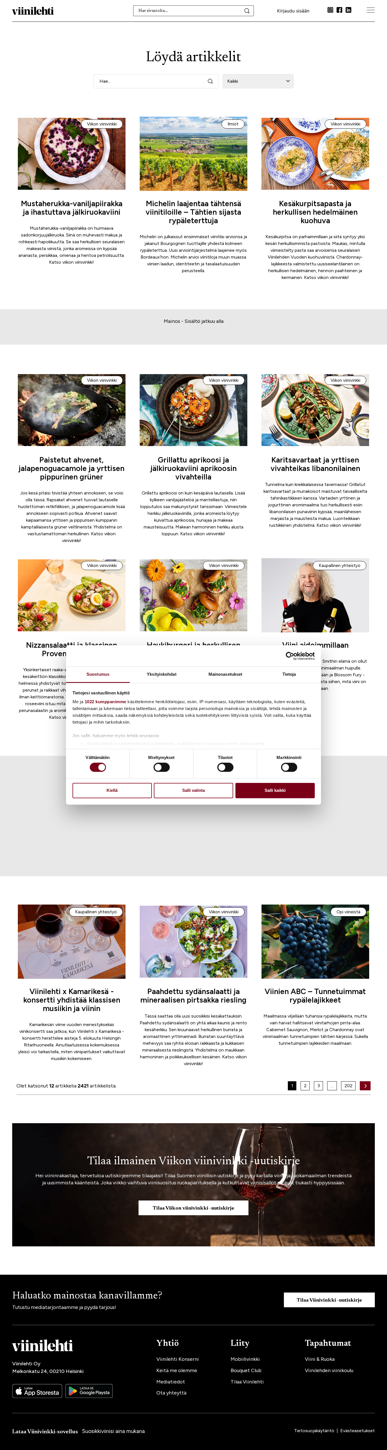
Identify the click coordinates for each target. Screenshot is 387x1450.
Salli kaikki (275, 790)
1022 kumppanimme (105, 701)
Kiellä (112, 790)
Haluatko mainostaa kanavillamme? (87, 1296)
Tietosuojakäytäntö (314, 1430)
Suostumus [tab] (97, 674)
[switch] (162, 767)
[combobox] (193, 10)
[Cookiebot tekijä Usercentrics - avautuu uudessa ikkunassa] (290, 656)
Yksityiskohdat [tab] (161, 674)
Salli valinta (193, 790)
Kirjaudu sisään (293, 11)
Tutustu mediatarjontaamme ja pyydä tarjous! (64, 1307)
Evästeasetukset (357, 1430)
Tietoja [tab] (289, 674)
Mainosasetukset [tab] (226, 674)
